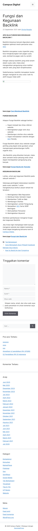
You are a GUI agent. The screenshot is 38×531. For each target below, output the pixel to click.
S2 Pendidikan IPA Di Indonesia (14, 354)
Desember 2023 (9, 388)
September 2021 (9, 419)
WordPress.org (8, 517)
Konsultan (6, 462)
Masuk (5, 508)
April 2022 (6, 398)
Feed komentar (8, 514)
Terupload (6, 484)
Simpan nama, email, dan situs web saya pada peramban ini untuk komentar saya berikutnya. (20, 305)
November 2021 (9, 413)
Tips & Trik (7, 487)
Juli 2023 (6, 395)
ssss (4, 345)
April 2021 (6, 435)
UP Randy (6, 490)
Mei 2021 (6, 432)
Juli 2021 (6, 425)
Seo (4, 471)
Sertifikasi (6, 475)
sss (4, 348)
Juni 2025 (6, 382)
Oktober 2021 (8, 416)
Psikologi (6, 468)
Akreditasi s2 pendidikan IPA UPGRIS (16, 351)
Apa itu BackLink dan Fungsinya (17, 250)
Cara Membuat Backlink (20, 111)
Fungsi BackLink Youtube (20, 167)
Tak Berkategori (11, 242)
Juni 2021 (6, 429)
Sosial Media (7, 478)
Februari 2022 (8, 404)
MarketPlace (7, 465)
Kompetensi (7, 459)
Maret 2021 (7, 438)
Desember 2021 (8, 410)
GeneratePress (19, 528)
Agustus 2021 (8, 422)
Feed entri (6, 511)
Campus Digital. (8, 232)
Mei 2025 (6, 385)
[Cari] (32, 326)
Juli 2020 (6, 444)
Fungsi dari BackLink (19, 236)
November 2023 (9, 391)
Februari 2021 (8, 441)
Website (6, 493)
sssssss (6, 342)
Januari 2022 (7, 407)
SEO (4, 47)
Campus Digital (11, 4)
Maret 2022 (7, 401)
